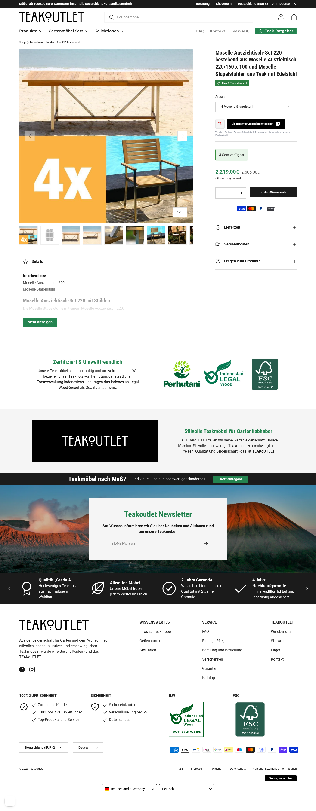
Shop (22, 42)
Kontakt (217, 31)
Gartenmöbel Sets (66, 31)
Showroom (224, 4)
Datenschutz (238, 768)
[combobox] (179, 17)
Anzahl (220, 96)
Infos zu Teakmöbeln (156, 631)
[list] (106, 136)
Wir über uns (281, 631)
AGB (180, 768)
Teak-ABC (240, 31)
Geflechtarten (150, 641)
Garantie (209, 668)
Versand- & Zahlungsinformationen (275, 768)
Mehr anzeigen (40, 322)
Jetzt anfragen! (230, 479)
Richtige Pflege (214, 641)
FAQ (200, 31)
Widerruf (217, 768)
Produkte (28, 31)
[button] (294, 17)
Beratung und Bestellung (222, 650)
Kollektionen (106, 31)
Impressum (197, 768)
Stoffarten (147, 650)
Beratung (203, 4)
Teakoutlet (35, 768)
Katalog (208, 678)
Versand (236, 178)
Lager (275, 650)
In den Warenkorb (273, 192)
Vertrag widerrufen (280, 778)
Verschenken (212, 659)
